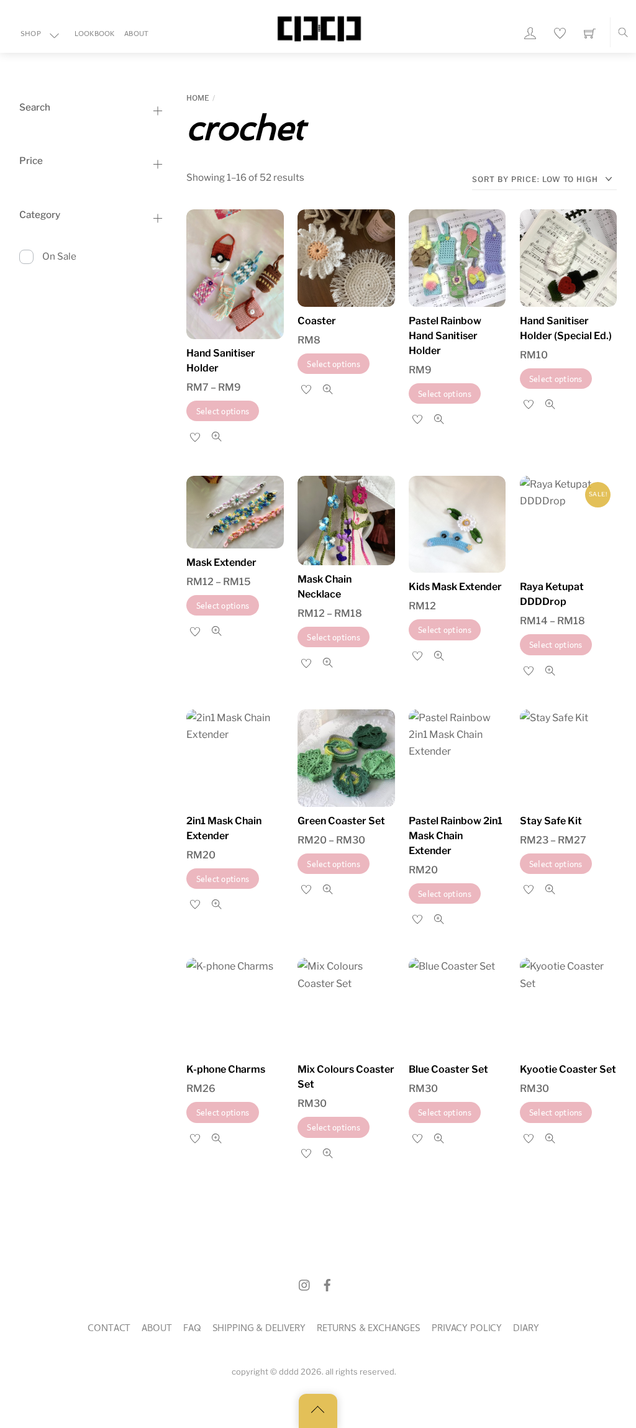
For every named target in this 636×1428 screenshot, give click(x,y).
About (136, 35)
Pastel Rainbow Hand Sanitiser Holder (445, 336)
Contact (109, 1329)
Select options (223, 410)
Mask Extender (221, 562)
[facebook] (327, 1285)
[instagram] (305, 1285)
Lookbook (95, 35)
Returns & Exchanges (368, 1329)
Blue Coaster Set (448, 1069)
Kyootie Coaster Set (568, 1069)
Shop (30, 35)
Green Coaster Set (341, 821)
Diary (525, 1329)
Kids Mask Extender (455, 587)
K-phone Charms (225, 1069)
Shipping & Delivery (259, 1329)
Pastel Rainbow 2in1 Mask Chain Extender (455, 836)
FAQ (192, 1329)
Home (197, 97)
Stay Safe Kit (551, 821)
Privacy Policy (467, 1329)
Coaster (317, 321)
